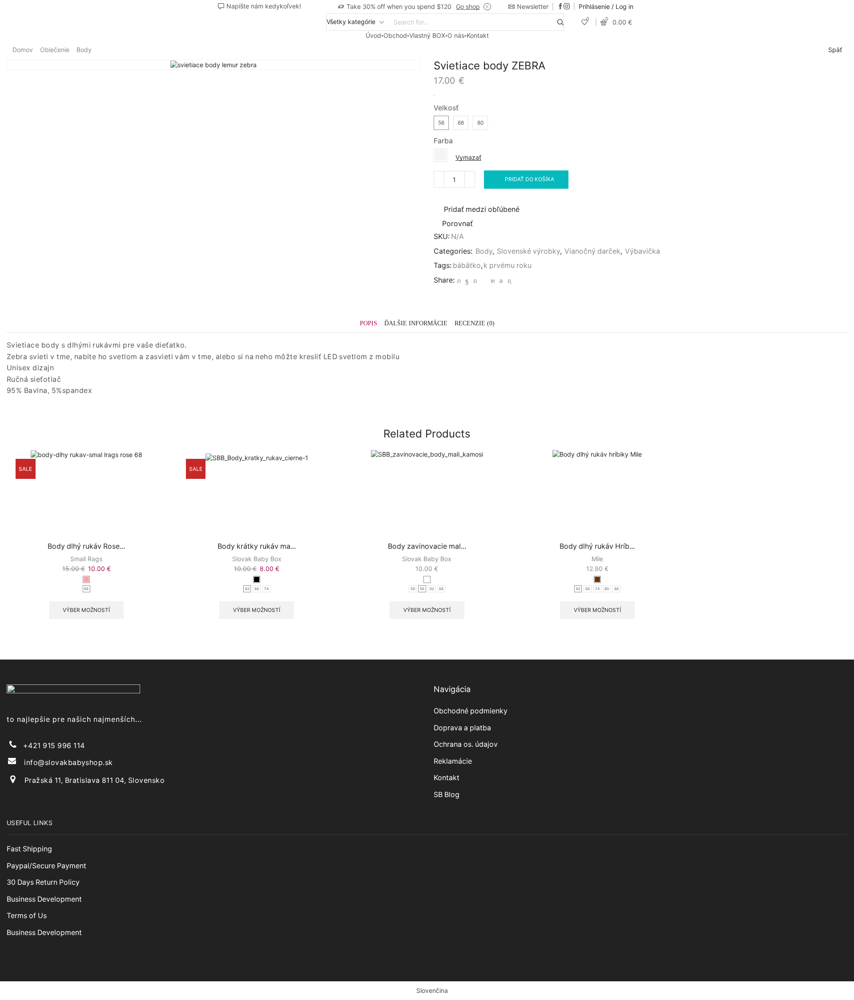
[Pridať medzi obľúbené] (126, 516)
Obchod (395, 35)
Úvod (373, 35)
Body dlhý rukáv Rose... (86, 546)
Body (84, 49)
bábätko (467, 265)
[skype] (508, 280)
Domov (22, 49)
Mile (597, 559)
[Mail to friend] (483, 280)
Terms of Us (27, 915)
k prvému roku (507, 265)
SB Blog (446, 794)
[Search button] (560, 22)
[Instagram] (567, 6)
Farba (443, 141)
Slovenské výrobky (528, 251)
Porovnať (457, 223)
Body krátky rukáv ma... (257, 546)
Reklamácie (453, 761)
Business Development (44, 899)
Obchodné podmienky (471, 711)
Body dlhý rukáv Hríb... (597, 546)
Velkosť (446, 108)
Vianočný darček (592, 251)
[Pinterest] (475, 280)
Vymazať (468, 157)
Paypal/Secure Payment (46, 866)
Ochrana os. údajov (466, 744)
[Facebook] (560, 6)
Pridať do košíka (529, 179)
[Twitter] (459, 280)
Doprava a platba (462, 728)
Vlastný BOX (427, 35)
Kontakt (478, 35)
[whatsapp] (501, 280)
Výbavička (642, 251)
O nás (455, 35)
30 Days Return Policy (43, 882)
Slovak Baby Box (257, 559)
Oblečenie (54, 49)
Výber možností (126, 496)
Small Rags (86, 559)
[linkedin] (492, 280)
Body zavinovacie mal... (427, 546)
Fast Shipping (29, 849)
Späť (835, 49)
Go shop (468, 6)
